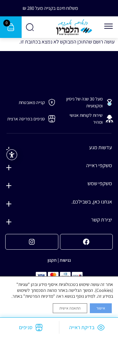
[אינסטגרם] (31, 242)
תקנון (52, 260)
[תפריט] (108, 26)
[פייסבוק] (86, 242)
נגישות (65, 260)
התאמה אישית (70, 308)
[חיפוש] (30, 27)
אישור (100, 308)
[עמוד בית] (74, 27)
